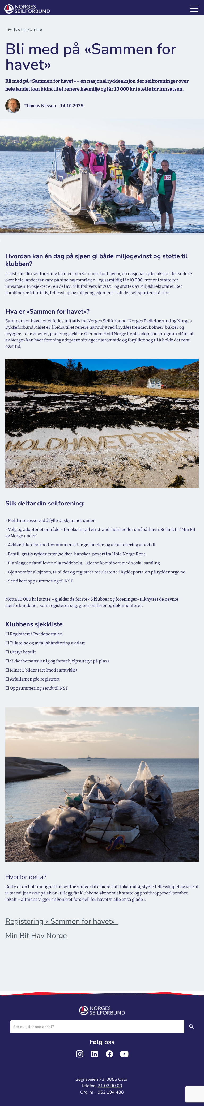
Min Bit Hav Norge (36, 936)
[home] (33, 9)
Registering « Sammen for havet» (61, 921)
